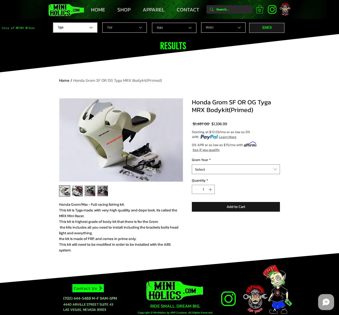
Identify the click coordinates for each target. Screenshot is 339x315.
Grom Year (201, 160)
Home (64, 80)
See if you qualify (206, 150)
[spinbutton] (203, 189)
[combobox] (236, 169)
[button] (259, 9)
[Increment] (211, 189)
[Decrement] (196, 189)
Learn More (228, 137)
